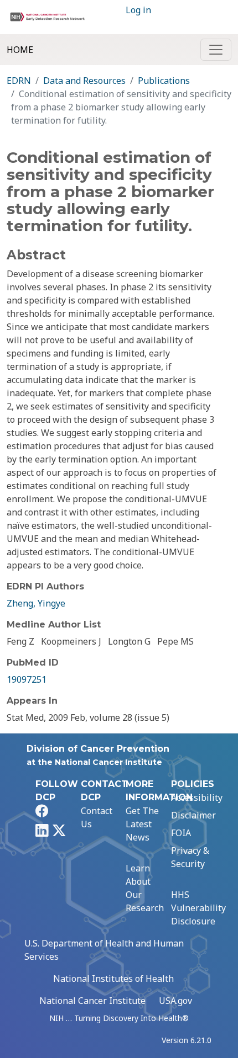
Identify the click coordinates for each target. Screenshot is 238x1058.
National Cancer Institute (92, 1001)
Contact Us (96, 817)
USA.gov (175, 1001)
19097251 (26, 679)
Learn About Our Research (145, 888)
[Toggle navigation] (215, 50)
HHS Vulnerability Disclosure (198, 908)
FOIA (181, 833)
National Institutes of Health (113, 978)
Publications (164, 81)
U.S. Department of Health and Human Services (104, 950)
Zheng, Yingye (36, 603)
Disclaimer (193, 815)
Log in (138, 10)
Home (20, 50)
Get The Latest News (142, 824)
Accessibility (197, 797)
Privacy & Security (190, 857)
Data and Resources (84, 81)
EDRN (19, 81)
